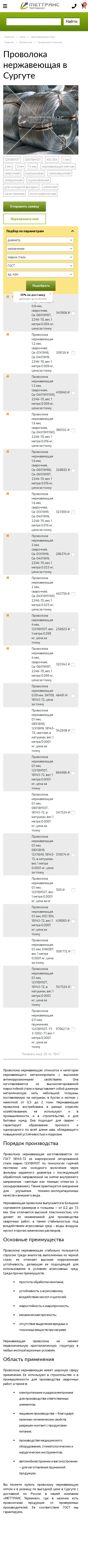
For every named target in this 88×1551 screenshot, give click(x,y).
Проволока (25, 42)
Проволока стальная (50, 42)
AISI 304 (52, 159)
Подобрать (41, 285)
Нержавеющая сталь (43, 36)
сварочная (12, 173)
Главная (9, 36)
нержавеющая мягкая (58, 166)
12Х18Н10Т (12, 159)
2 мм (8, 166)
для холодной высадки (21, 187)
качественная (14, 194)
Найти (72, 21)
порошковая (34, 173)
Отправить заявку (24, 206)
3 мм (20, 166)
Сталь (22, 36)
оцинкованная (38, 180)
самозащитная (60, 173)
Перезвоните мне (25, 219)
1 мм (66, 159)
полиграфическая (43, 194)
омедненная (13, 180)
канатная (50, 187)
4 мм (33, 166)
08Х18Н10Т (33, 159)
